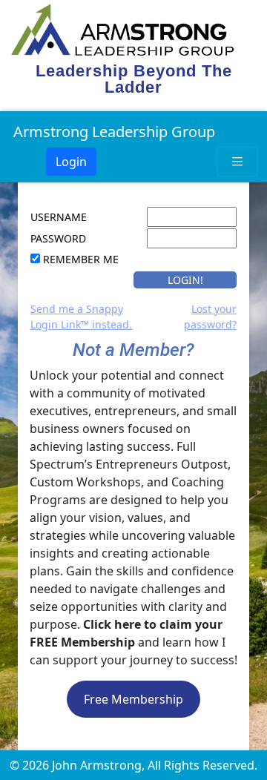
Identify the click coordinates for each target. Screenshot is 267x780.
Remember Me (81, 259)
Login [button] (71, 161)
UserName (58, 217)
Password (58, 238)
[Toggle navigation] (237, 161)
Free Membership (133, 699)
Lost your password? (210, 316)
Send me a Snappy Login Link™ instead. (81, 316)
